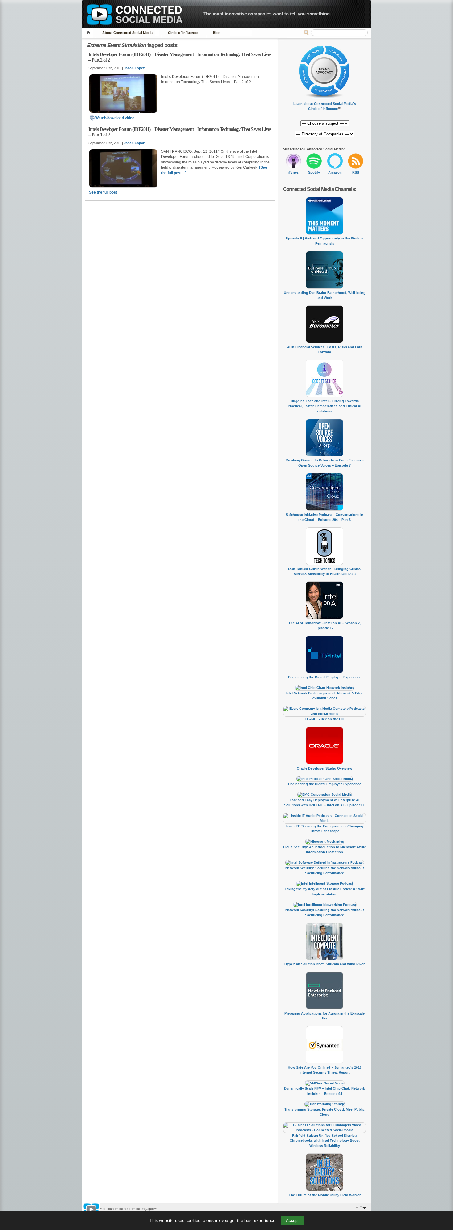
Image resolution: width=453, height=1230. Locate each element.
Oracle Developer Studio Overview (324, 768)
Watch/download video (114, 118)
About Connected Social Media (127, 32)
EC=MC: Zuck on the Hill (324, 719)
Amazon (335, 172)
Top (363, 1207)
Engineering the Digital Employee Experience (324, 677)
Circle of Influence (183, 32)
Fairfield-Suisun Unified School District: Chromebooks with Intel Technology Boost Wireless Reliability (325, 1141)
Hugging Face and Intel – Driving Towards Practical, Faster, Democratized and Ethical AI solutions (324, 406)
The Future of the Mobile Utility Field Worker (325, 1195)
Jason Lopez (134, 68)
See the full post (103, 192)
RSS (355, 172)
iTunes (293, 172)
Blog (217, 32)
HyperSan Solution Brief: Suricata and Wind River (324, 964)
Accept (292, 1220)
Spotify (314, 172)
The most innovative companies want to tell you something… (268, 13)
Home (89, 33)
